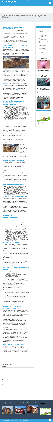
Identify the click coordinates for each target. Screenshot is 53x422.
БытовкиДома (9, 1)
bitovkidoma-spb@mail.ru (35, 0)
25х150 (19, 89)
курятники (41, 43)
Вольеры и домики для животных (44, 33)
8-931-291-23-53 (46, 0)
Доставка (11, 8)
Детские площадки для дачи (44, 42)
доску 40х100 (15, 89)
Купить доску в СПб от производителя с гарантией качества (13, 359)
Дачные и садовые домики (43, 36)
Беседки (41, 31)
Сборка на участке (7, 10)
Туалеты (41, 50)
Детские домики (42, 39)
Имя (3, 374)
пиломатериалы (12, 291)
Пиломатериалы (42, 45)
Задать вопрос (26, 8)
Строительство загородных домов (43, 49)
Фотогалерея (34, 8)
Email (3, 379)
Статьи (22, 30)
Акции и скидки (42, 29)
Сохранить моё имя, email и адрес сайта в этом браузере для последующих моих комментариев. (17, 386)
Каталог (5, 8)
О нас (41, 8)
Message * (4, 366)
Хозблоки (41, 52)
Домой (3, 19)
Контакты (18, 8)
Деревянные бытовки (43, 38)
